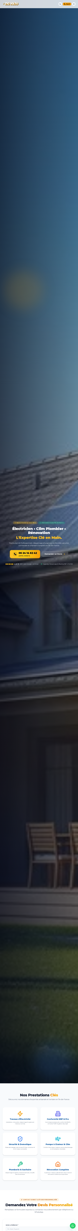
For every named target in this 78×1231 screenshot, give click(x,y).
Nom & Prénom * (12, 1225)
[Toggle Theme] (60, 4)
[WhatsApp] (73, 1226)
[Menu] (74, 4)
